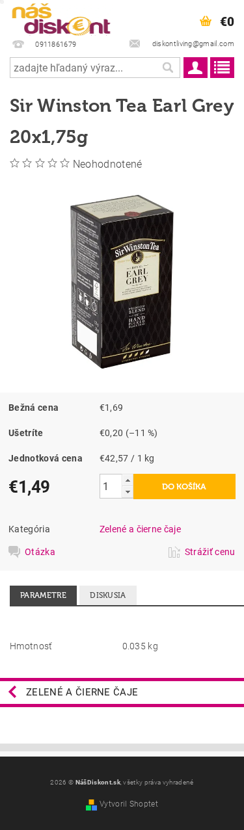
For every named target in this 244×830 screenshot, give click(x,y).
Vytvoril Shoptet (129, 804)
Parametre (43, 595)
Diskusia (108, 595)
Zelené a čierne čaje (140, 529)
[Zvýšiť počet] (127, 480)
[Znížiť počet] (127, 492)
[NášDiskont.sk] (61, 17)
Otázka (40, 552)
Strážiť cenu (210, 552)
